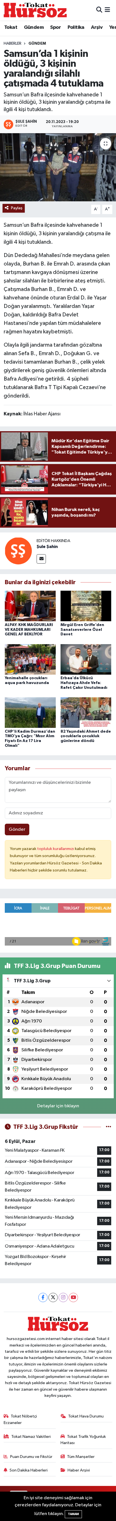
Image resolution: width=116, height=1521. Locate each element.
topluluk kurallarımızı (56, 849)
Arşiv (96, 27)
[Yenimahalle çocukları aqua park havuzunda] (30, 659)
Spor (55, 27)
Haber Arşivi (79, 1470)
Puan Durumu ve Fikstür (31, 1457)
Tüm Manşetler (81, 1457)
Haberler (12, 44)
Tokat (10, 27)
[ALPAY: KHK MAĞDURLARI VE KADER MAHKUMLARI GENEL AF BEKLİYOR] (30, 605)
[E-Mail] (41, 559)
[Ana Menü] (107, 10)
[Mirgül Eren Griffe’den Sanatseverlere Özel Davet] (86, 605)
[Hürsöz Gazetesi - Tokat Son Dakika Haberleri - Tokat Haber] (35, 10)
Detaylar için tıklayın (58, 1106)
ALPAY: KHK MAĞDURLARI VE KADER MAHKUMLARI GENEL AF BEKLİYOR (29, 630)
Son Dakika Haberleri (29, 1470)
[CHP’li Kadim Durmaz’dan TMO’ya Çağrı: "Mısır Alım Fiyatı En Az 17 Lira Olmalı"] (30, 712)
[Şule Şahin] (18, 550)
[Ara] (99, 10)
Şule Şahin (47, 546)
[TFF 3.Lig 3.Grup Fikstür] (108, 1127)
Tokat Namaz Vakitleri (31, 1436)
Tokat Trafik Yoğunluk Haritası (83, 1439)
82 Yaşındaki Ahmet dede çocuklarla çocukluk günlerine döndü (86, 736)
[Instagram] (63, 1297)
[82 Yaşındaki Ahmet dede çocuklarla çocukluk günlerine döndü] (86, 712)
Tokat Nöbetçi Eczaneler (20, 1419)
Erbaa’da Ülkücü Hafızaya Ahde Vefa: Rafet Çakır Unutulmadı (84, 683)
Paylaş (17, 208)
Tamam (73, 1514)
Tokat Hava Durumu (86, 1416)
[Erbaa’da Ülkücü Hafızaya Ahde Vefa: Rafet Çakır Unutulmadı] (86, 659)
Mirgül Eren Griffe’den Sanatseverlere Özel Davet (82, 630)
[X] (53, 1297)
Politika (76, 27)
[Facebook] (43, 1297)
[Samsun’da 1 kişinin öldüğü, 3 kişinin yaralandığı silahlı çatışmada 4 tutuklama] (58, 167)
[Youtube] (73, 1297)
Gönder (17, 829)
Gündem (34, 27)
